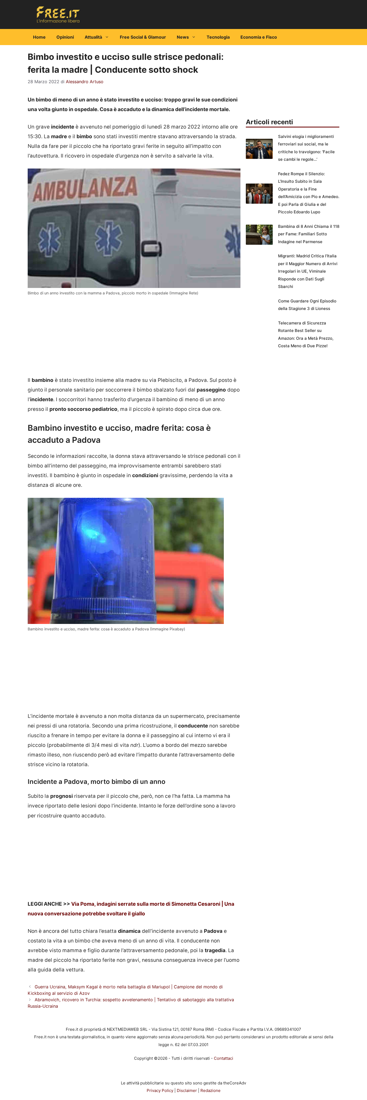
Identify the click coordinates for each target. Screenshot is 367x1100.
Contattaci (223, 1058)
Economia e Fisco (258, 37)
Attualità (93, 37)
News (183, 37)
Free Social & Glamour (143, 37)
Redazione (210, 1090)
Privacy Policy (160, 1090)
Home (39, 37)
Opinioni (65, 37)
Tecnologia (218, 37)
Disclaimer (187, 1090)
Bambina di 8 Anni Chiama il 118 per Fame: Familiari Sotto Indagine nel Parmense (308, 234)
